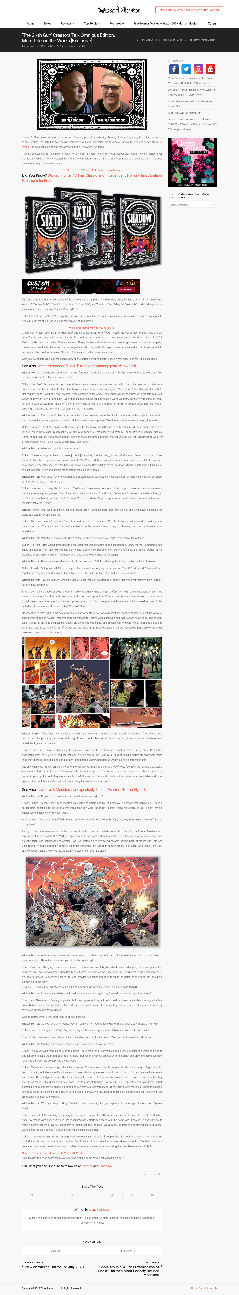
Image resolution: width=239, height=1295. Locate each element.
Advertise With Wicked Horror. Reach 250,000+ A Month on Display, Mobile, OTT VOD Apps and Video (192, 124)
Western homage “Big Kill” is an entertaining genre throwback (86, 366)
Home (30, 23)
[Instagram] (198, 69)
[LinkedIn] (92, 1195)
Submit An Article (208, 1288)
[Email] (152, 1195)
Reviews (66, 23)
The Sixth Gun (155, 1174)
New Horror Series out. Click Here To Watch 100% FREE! (54, 1153)
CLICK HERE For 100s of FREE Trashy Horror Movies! (92, 170)
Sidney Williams (31, 46)
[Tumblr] (132, 1195)
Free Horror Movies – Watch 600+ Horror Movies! (189, 9)
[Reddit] (112, 1195)
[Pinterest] (72, 1195)
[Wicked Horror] (119, 9)
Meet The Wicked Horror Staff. (185, 112)
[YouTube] (211, 69)
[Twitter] (32, 1195)
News (47, 23)
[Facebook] (52, 1195)
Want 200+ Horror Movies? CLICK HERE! (92, 327)
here (121, 1158)
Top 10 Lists (92, 23)
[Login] (214, 23)
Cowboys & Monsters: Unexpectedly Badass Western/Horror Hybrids (91, 789)
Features (115, 23)
